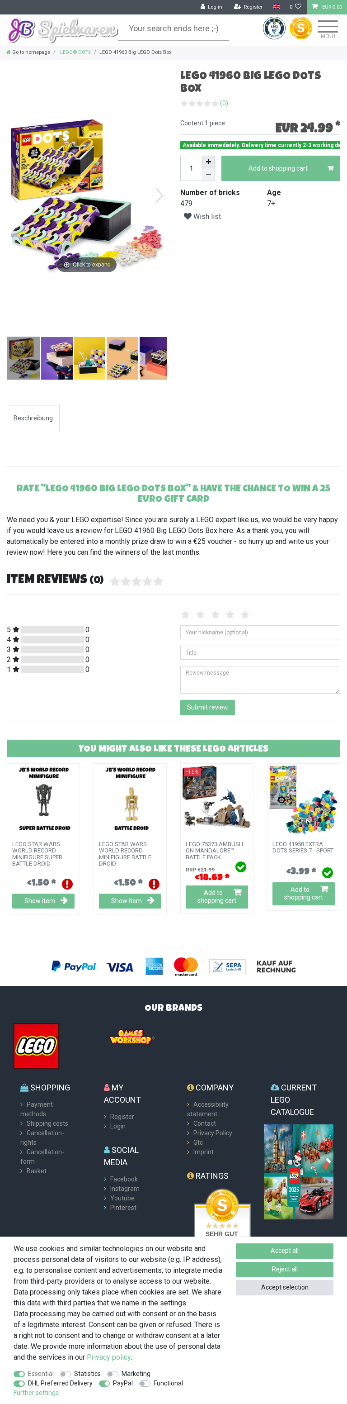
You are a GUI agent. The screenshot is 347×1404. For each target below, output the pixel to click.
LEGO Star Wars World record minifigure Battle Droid (125, 854)
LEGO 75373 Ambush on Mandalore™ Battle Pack (214, 851)
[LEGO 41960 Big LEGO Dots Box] (29, 359)
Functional (168, 1383)
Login (118, 1126)
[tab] (33, 418)
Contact (204, 1123)
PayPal (123, 1383)
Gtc (198, 1142)
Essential (41, 1373)
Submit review (207, 707)
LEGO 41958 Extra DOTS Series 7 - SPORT (302, 847)
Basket (37, 1171)
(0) (224, 103)
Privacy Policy (212, 1133)
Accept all (285, 1250)
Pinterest (123, 1207)
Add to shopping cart (278, 168)
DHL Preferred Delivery (60, 1383)
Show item (39, 900)
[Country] (275, 7)
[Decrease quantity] (208, 174)
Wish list (206, 216)
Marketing (136, 1373)
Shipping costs (47, 1123)
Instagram (125, 1188)
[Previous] (14, 195)
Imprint (203, 1152)
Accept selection (285, 1287)
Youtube (122, 1198)
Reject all (285, 1269)
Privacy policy (109, 1357)
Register (122, 1116)
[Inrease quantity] (208, 162)
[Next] (159, 195)
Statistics (87, 1373)
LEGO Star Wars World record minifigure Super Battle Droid (37, 854)
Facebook (124, 1179)
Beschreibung (33, 418)
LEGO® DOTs (75, 52)
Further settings (36, 1392)
